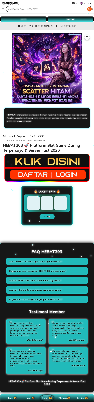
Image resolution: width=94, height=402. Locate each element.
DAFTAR (70, 19)
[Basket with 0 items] (90, 3)
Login (29, 398)
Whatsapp (63, 398)
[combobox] (46, 9)
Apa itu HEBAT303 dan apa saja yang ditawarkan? (35, 261)
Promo (10, 398)
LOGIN (23, 19)
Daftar (45, 398)
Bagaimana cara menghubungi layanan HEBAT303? (36, 299)
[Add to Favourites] (87, 37)
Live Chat (81, 398)
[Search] (90, 9)
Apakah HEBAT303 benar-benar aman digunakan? (35, 280)
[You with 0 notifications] (83, 3)
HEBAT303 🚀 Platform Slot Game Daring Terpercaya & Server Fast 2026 (47, 383)
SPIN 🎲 (47, 217)
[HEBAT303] (10, 5)
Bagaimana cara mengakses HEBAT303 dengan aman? (37, 271)
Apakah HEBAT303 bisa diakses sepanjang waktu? (35, 289)
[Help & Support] (74, 3)
